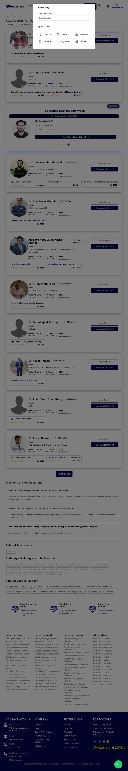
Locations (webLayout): (46, 13)
